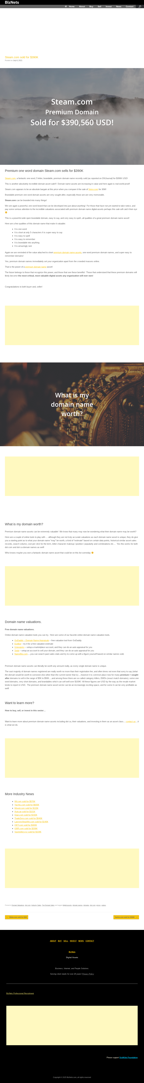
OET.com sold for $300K (25, 825)
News (118, 6)
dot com (28, 905)
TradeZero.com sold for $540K (28, 818)
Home (72, 6)
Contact (129, 6)
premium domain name (35, 267)
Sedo (16, 650)
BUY (60, 941)
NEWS (81, 941)
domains (86, 905)
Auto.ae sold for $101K (24, 811)
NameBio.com (21, 654)
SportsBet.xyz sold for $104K (27, 832)
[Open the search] (140, 6)
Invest (109, 6)
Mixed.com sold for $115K (26, 808)
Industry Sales (36, 905)
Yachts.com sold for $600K (26, 805)
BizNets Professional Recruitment (20, 993)
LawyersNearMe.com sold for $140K (31, 821)
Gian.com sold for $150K (25, 815)
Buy (91, 6)
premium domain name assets (68, 252)
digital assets (67, 905)
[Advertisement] (72, 34)
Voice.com (93, 189)
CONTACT (90, 941)
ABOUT (53, 941)
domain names (78, 905)
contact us (131, 721)
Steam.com (10, 178)
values (103, 905)
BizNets (72, 952)
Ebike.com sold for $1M (16, 917)
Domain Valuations (18, 905)
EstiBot (17, 644)
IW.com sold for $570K (24, 801)
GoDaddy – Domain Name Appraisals (31, 640)
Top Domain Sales (48, 905)
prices (98, 905)
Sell (99, 6)
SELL (65, 941)
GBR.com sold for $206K (26, 828)
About (82, 6)
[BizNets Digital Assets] (12, 2)
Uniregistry (19, 647)
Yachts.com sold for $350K (126, 917)
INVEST (73, 941)
